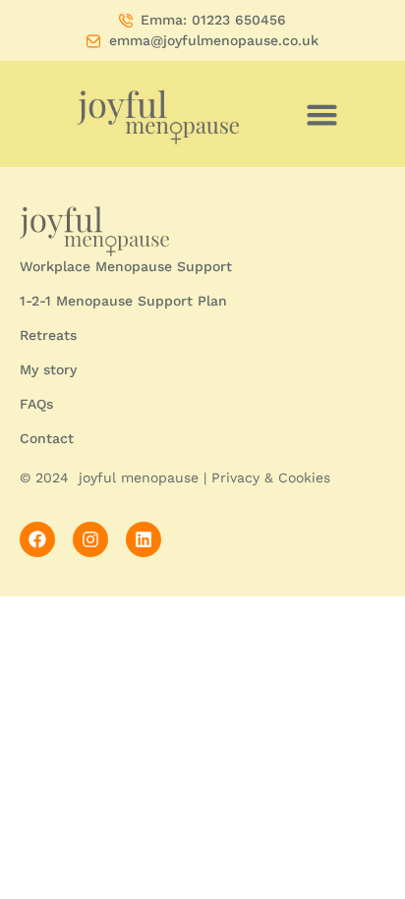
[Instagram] (90, 539)
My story (48, 369)
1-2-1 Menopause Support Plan (123, 301)
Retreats (48, 335)
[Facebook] (37, 539)
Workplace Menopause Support (126, 266)
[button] (322, 114)
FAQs (36, 404)
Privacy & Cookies (270, 477)
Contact (47, 438)
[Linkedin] (143, 539)
